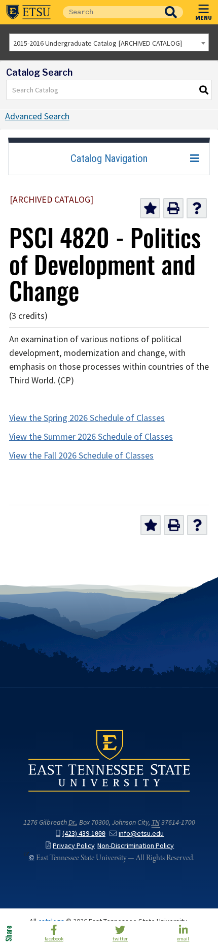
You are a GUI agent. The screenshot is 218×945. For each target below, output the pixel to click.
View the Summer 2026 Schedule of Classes (91, 437)
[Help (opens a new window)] (197, 208)
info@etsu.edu (141, 833)
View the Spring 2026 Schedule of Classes (87, 418)
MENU (203, 17)
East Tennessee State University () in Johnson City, (109, 760)
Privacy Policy (74, 846)
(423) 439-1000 (83, 833)
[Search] (204, 90)
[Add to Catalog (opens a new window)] (150, 208)
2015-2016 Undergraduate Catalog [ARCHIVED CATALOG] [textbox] (97, 43)
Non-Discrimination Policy (135, 846)
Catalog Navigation (109, 158)
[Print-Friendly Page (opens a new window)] (173, 208)
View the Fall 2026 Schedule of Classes (81, 455)
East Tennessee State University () (28, 12)
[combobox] (109, 42)
